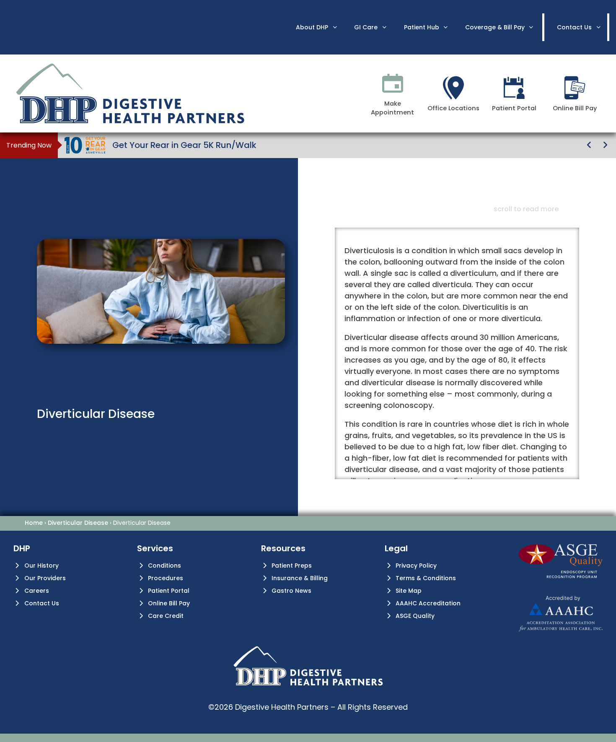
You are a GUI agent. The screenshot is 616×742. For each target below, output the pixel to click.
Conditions (164, 565)
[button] (589, 145)
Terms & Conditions (426, 578)
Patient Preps (292, 565)
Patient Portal (168, 590)
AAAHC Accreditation (428, 603)
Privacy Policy (416, 565)
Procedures (165, 578)
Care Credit (166, 616)
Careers (36, 590)
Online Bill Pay (169, 603)
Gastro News (291, 590)
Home (34, 523)
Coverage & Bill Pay (495, 27)
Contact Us (41, 603)
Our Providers (45, 578)
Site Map (409, 590)
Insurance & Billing (300, 578)
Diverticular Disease (78, 523)
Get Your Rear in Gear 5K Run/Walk (184, 145)
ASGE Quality (415, 616)
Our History (41, 565)
